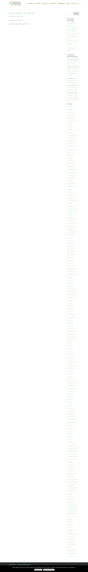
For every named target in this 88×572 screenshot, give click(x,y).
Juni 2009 (70, 465)
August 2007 (71, 516)
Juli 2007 (69, 519)
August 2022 (71, 178)
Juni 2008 (70, 496)
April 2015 (70, 309)
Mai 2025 (70, 129)
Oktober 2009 (71, 454)
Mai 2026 (70, 109)
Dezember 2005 (72, 545)
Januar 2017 (70, 266)
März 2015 (70, 311)
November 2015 (72, 292)
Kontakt (73, 3)
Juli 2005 (69, 547)
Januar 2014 (70, 328)
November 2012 (72, 365)
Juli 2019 (69, 215)
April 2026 (70, 112)
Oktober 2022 (71, 172)
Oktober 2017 (71, 252)
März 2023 (70, 164)
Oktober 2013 (71, 334)
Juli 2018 (69, 237)
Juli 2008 (69, 493)
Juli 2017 (69, 257)
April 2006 (70, 539)
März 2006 (70, 542)
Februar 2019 (71, 220)
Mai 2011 (70, 400)
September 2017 (72, 255)
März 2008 (70, 502)
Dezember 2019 (72, 209)
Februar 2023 (71, 166)
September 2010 (72, 422)
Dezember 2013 (72, 331)
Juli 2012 (69, 371)
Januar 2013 (70, 360)
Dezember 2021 (72, 183)
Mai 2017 (70, 260)
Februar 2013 (71, 357)
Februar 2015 (71, 314)
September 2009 (72, 456)
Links (67, 3)
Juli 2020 (69, 203)
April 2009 (70, 471)
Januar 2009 (70, 476)
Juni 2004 (70, 556)
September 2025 (72, 121)
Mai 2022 (70, 181)
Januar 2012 (70, 380)
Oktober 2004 (71, 550)
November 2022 (72, 169)
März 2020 (70, 206)
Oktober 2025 (71, 118)
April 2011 (70, 402)
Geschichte (52, 3)
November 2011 (72, 385)
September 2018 (72, 232)
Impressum (12, 565)
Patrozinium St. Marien (22, 13)
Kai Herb (13, 16)
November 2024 (72, 138)
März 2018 (70, 246)
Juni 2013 (70, 346)
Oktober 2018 (71, 229)
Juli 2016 (69, 277)
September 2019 (72, 212)
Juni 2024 (70, 144)
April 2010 (70, 437)
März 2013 (70, 354)
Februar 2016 (71, 289)
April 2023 (70, 161)
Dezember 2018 (72, 223)
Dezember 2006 (72, 533)
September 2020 (72, 200)
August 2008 (71, 491)
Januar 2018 (70, 249)
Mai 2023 (70, 158)
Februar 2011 (71, 408)
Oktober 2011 (71, 388)
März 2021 (70, 195)
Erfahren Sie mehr (49, 569)
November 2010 (72, 417)
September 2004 (72, 553)
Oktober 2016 (71, 272)
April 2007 (70, 528)
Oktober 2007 (71, 510)
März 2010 (70, 439)
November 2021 (72, 186)
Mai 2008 (70, 499)
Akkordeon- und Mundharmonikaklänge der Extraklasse (73, 97)
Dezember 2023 (72, 149)
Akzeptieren (38, 569)
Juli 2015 (69, 300)
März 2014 (70, 326)
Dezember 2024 (72, 135)
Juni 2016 (70, 280)
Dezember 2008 (72, 479)
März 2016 (70, 286)
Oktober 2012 (71, 368)
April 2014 (70, 323)
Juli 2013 (69, 343)
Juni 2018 (70, 240)
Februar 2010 (71, 442)
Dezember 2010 (72, 414)
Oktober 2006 (71, 536)
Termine (45, 3)
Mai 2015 (70, 306)
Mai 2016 (70, 283)
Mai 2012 (70, 377)
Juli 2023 (69, 155)
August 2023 (71, 152)
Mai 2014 (70, 320)
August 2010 (71, 425)
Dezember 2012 (72, 363)
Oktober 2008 (71, 485)
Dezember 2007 (72, 505)
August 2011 (71, 394)
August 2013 (71, 340)
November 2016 (72, 269)
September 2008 (72, 488)
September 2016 (72, 274)
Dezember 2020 (72, 198)
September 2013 (72, 337)
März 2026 (70, 115)
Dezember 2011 (72, 383)
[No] (86, 569)
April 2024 (70, 146)
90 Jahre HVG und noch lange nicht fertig (72, 36)
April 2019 (70, 218)
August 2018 (71, 235)
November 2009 (72, 451)
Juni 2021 (70, 192)
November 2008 (72, 482)
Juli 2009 (69, 462)
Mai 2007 (70, 525)
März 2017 (70, 263)
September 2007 (72, 513)
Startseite (30, 3)
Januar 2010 (70, 445)
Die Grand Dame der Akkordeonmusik (72, 80)
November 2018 (72, 226)
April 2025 (70, 132)
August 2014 (71, 317)
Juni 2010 (70, 431)
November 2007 (72, 508)
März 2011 (70, 405)
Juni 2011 (70, 397)
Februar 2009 (71, 474)
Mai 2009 (70, 468)
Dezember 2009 (72, 448)
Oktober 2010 (71, 419)
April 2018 (70, 243)
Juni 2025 (70, 127)
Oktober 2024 (71, 141)
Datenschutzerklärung (23, 565)
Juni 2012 (70, 374)
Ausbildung (61, 3)
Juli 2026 (69, 107)
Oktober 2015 (71, 294)
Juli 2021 (69, 189)
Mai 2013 (70, 348)
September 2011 (72, 391)
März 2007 (70, 530)
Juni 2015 (70, 303)
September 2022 (72, 175)
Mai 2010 (70, 434)
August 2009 (71, 459)
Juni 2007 (70, 522)
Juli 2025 (69, 124)
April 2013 (70, 351)
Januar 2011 (70, 411)
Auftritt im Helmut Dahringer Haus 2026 (72, 43)
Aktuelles (38, 3)
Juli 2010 (69, 428)
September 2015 (72, 297)
